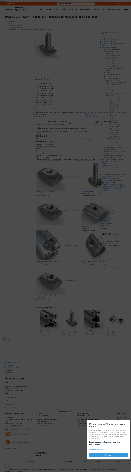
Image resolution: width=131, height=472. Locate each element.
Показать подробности (96, 449)
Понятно (108, 455)
